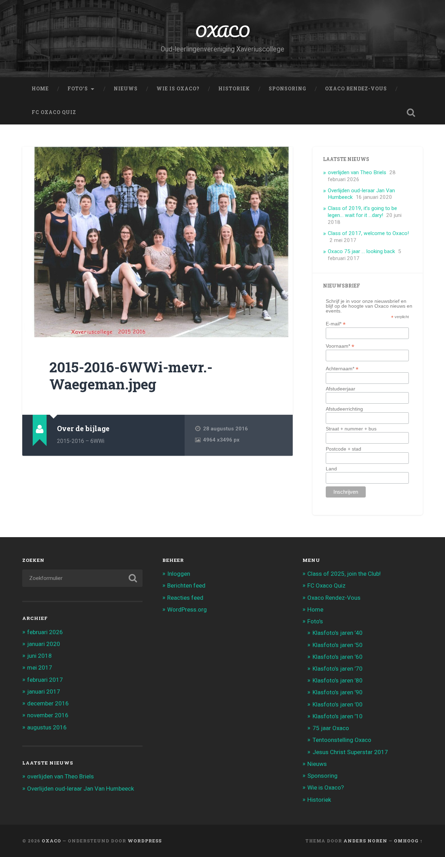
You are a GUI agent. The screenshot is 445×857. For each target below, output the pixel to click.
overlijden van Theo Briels (357, 172)
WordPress (145, 840)
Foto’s (77, 89)
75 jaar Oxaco (331, 728)
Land (331, 468)
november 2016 (47, 715)
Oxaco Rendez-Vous (356, 89)
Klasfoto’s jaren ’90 (338, 692)
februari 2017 (45, 679)
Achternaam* (342, 368)
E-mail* (336, 323)
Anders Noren (365, 840)
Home (40, 89)
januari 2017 (43, 691)
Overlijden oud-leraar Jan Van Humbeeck (80, 788)
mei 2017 (39, 667)
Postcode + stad (343, 448)
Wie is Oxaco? (178, 89)
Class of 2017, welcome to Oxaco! (368, 233)
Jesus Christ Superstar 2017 (350, 752)
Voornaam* (340, 346)
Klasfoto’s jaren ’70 (338, 668)
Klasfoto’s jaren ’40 (338, 632)
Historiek (234, 89)
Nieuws (126, 89)
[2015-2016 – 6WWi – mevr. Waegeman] (157, 242)
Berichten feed (186, 585)
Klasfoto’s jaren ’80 (338, 680)
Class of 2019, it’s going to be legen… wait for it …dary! (362, 211)
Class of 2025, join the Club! (344, 573)
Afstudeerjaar (340, 388)
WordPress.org (187, 609)
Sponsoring (287, 89)
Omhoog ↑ (408, 840)
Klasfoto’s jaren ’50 (338, 644)
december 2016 (48, 703)
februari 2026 (45, 632)
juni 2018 (39, 655)
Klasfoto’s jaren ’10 (338, 716)
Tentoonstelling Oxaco (342, 739)
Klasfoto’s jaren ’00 (338, 704)
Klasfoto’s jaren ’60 (338, 656)
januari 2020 (43, 643)
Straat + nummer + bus (351, 428)
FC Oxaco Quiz (54, 112)
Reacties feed (185, 597)
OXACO (222, 31)
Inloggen (178, 573)
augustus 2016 (47, 727)
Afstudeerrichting (344, 408)
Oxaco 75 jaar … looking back (361, 251)
